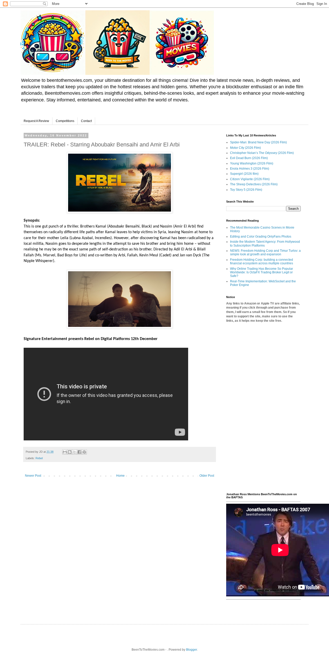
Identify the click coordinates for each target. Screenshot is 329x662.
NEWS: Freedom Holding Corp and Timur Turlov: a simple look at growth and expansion (265, 252)
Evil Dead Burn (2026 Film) (249, 158)
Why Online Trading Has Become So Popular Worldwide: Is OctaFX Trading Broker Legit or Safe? (261, 272)
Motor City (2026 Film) (245, 148)
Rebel (39, 458)
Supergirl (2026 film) (244, 174)
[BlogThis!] (69, 452)
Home (120, 475)
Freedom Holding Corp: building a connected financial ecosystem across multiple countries (261, 261)
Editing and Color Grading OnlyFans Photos (260, 236)
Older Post (206, 475)
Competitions (65, 121)
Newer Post (33, 475)
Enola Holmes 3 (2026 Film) (249, 168)
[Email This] (64, 452)
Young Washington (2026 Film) (251, 163)
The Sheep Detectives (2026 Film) (254, 184)
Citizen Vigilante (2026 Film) (250, 179)
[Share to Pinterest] (84, 452)
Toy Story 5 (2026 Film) (246, 189)
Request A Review (36, 121)
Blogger (191, 649)
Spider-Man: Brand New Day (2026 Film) (258, 142)
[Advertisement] (263, 407)
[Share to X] (74, 452)
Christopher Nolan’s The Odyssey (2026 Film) (262, 153)
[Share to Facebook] (79, 452)
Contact (86, 121)
